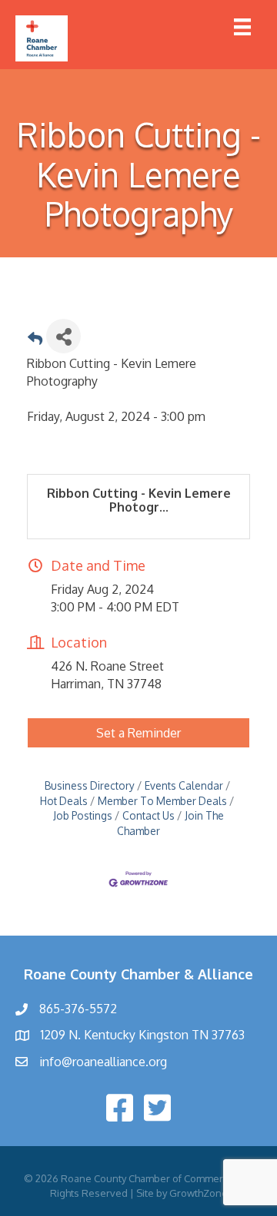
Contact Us (148, 815)
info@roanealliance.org (103, 1061)
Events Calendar (184, 785)
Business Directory (90, 785)
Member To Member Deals (162, 800)
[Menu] (242, 27)
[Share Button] (63, 336)
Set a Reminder (138, 733)
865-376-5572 (78, 1008)
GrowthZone (198, 1193)
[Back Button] (35, 340)
